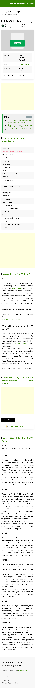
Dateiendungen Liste (8, 677)
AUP (12, 319)
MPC (20, 319)
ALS (26, 317)
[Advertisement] (17, 96)
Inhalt (7, 117)
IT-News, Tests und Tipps (9, 683)
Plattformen (5, 680)
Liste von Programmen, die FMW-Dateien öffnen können (19, 125)
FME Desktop (17, 426)
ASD (7, 319)
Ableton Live (17, 288)
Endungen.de (17, 3)
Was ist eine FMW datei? (16, 122)
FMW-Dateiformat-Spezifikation (19, 120)
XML (31, 317)
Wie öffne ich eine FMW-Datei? (19, 129)
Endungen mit (14, 12)
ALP (3, 319)
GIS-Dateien (24, 64)
